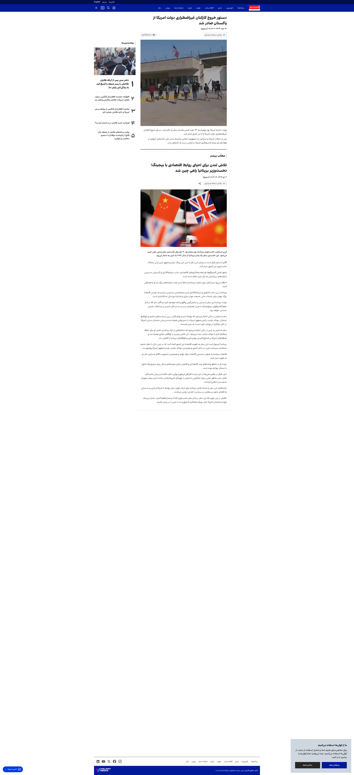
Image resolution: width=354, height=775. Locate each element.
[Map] (114, 7)
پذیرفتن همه (334, 765)
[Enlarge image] (183, 218)
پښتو (104, 2)
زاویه (190, 7)
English (97, 2)
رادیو (220, 7)
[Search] (108, 7)
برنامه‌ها (241, 7)
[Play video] (102, 8)
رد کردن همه (307, 765)
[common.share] (199, 183)
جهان (198, 7)
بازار (159, 7)
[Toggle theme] (96, 8)
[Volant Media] (103, 770)
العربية (111, 2)
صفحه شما (178, 7)
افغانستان (209, 7)
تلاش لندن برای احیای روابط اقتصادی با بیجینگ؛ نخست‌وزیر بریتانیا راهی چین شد (189, 168)
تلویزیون (229, 7)
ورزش (168, 7)
